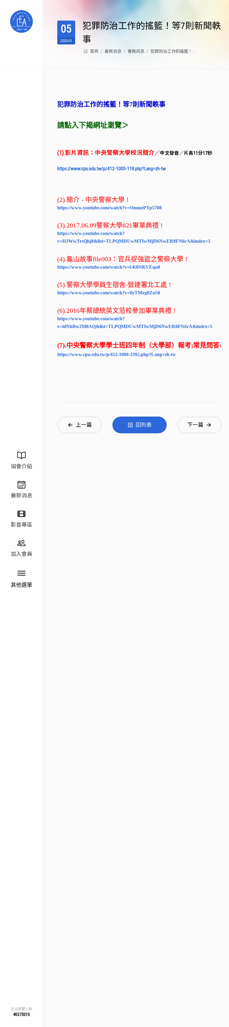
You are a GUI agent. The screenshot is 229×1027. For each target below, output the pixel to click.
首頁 (94, 51)
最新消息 (113, 51)
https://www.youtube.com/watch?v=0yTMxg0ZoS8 (108, 292)
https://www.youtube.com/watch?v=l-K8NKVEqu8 (108, 267)
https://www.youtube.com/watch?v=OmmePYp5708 (109, 207)
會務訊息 (136, 51)
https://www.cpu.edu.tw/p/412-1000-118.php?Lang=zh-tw (111, 168)
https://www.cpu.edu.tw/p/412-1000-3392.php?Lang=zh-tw (116, 354)
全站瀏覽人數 (21, 1009)
